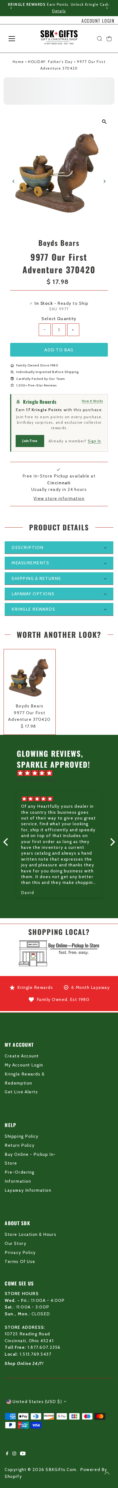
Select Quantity (59, 318)
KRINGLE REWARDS (33, 609)
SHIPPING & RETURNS (36, 578)
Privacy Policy (20, 1252)
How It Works (92, 401)
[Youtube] (23, 1454)
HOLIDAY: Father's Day (50, 61)
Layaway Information (28, 1190)
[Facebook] (7, 1454)
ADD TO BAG (58, 349)
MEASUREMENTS (30, 562)
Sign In (94, 441)
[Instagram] (14, 1454)
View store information (59, 498)
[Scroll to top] (107, 1472)
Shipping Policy (21, 1136)
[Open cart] (109, 38)
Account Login (98, 21)
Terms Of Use (20, 1261)
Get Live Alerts (21, 1091)
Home (18, 61)
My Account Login (24, 1065)
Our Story (15, 1243)
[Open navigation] (18, 38)
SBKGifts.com (61, 1469)
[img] (62, 773)
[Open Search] (99, 38)
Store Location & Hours (30, 1234)
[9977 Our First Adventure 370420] (29, 675)
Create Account (22, 1056)
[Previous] (11, 8)
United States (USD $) (37, 1401)
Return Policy (20, 1145)
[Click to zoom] (104, 122)
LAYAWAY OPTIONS (33, 593)
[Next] (106, 8)
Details (59, 11)
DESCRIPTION (28, 547)
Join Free (29, 441)
